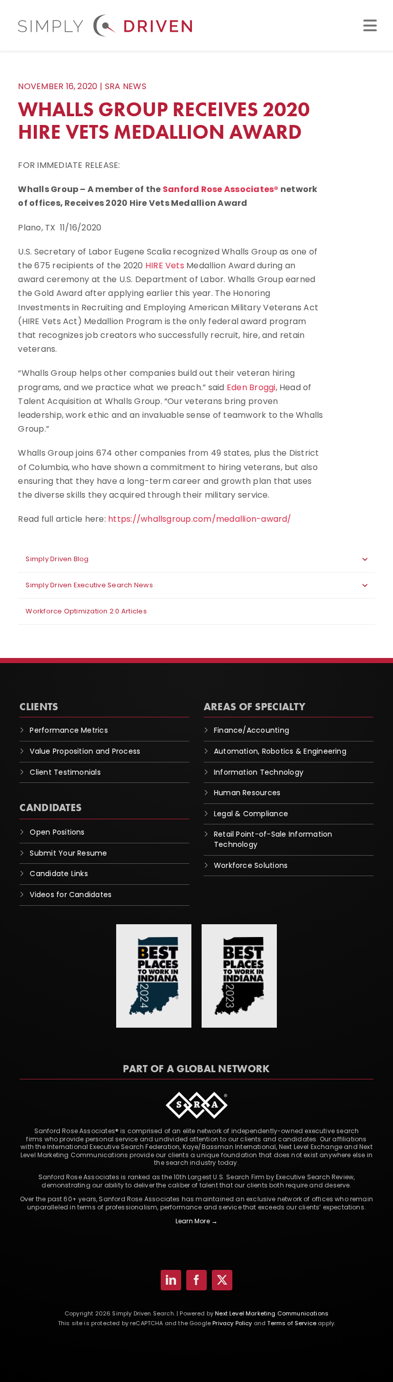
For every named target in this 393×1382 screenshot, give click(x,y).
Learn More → (196, 1221)
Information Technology (258, 772)
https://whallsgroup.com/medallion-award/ (200, 519)
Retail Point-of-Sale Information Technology (273, 839)
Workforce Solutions (251, 865)
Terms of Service (291, 1323)
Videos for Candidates (71, 894)
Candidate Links (59, 873)
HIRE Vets (164, 265)
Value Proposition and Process (85, 751)
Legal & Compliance (251, 814)
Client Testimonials (65, 772)
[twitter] (222, 1280)
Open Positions (57, 832)
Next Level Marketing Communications (272, 1313)
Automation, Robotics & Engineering (280, 751)
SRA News (125, 86)
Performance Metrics (69, 730)
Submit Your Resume (68, 853)
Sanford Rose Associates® (221, 189)
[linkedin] (171, 1280)
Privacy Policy (232, 1323)
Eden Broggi (251, 387)
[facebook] (196, 1280)
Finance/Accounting (251, 730)
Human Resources (247, 793)
